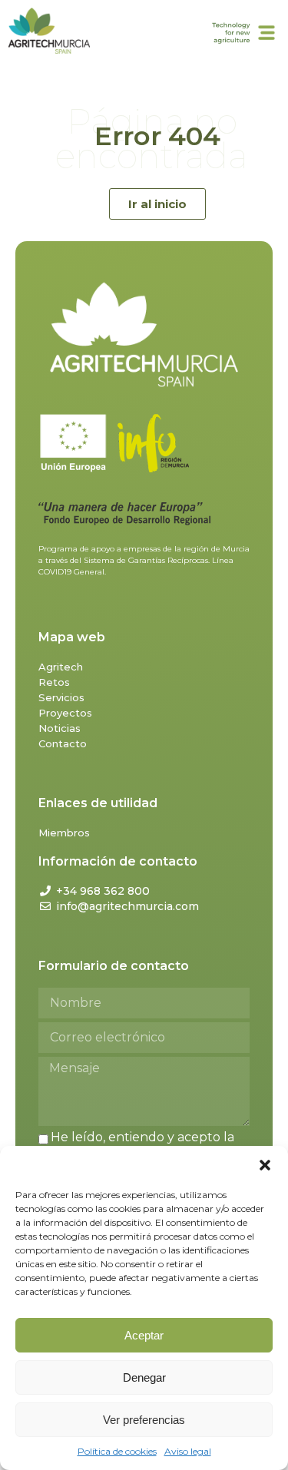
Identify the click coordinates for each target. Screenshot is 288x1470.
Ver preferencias (144, 1419)
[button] (265, 1165)
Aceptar (144, 1335)
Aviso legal (187, 1451)
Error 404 (157, 136)
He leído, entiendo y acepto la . (136, 1145)
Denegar (144, 1377)
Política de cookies (117, 1451)
